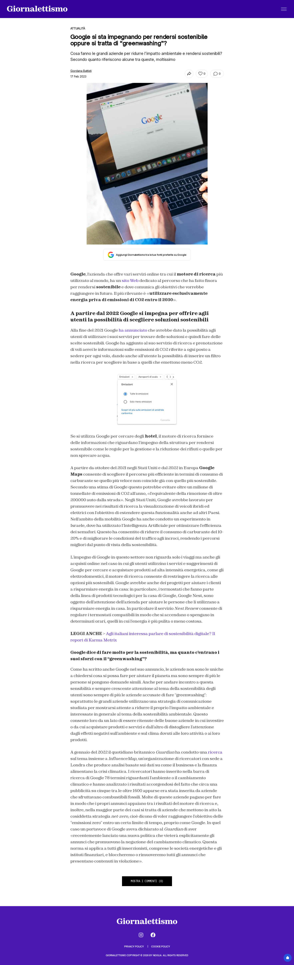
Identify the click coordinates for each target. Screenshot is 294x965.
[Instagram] (141, 935)
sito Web (130, 280)
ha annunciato (133, 330)
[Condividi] (189, 73)
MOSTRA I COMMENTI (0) (147, 881)
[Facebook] (153, 935)
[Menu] (284, 9)
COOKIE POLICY (160, 946)
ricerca (215, 752)
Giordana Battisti (81, 70)
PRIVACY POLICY (134, 946)
